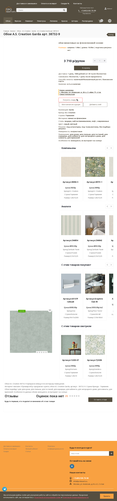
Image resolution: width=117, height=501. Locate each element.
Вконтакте (72, 466)
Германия (70, 115)
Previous (107, 148)
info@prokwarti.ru (80, 481)
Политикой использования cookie (48, 497)
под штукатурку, (74, 127)
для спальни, (85, 134)
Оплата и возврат (10, 449)
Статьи (28, 451)
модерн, (68, 121)
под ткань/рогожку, (90, 127)
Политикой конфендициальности (75, 497)
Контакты (29, 446)
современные (103, 121)
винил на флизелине (77, 118)
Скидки (6, 451)
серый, (67, 124)
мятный (73, 124)
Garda (71, 110)
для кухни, (74, 134)
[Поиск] (64, 10)
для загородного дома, (91, 136)
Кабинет (109, 8)
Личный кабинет (31, 449)
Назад (111, 34)
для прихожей (73, 138)
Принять (106, 496)
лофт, (94, 121)
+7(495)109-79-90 (88, 10)
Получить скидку (69, 100)
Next (111, 148)
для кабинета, (74, 136)
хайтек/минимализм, (82, 121)
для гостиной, (98, 134)
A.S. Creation (70, 113)
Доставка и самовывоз (11, 446)
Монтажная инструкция (71, 104)
